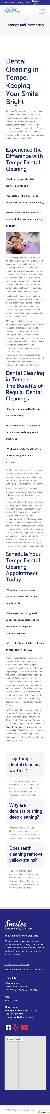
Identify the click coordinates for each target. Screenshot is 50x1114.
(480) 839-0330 (18, 730)
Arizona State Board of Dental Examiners (23, 969)
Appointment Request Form (18, 727)
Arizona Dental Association (17, 964)
